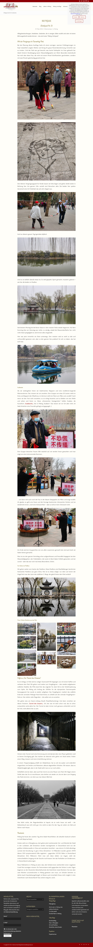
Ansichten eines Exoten (55, 927)
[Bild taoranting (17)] (67, 663)
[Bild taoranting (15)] (27, 656)
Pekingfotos (52, 904)
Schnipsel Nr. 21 (46, 25)
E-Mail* (5, 922)
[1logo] (11, 6)
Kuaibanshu (29, 403)
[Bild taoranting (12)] (67, 629)
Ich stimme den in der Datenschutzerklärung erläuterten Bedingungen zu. (12, 931)
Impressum (31, 944)
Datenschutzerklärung (12, 912)
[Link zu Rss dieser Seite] (88, 1)
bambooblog (52, 920)
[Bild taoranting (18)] (27, 670)
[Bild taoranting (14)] (67, 646)
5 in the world (53, 911)
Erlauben (76, 17)
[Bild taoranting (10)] (47, 637)
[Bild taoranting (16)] (47, 658)
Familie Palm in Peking (55, 913)
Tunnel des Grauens (36, 703)
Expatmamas (53, 934)
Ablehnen (83, 17)
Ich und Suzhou (53, 925)
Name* (5, 916)
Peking (56, 29)
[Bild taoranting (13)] (27, 643)
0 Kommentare (48, 29)
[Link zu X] (79, 1)
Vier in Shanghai (53, 923)
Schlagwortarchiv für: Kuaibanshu (10, 13)
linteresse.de (52, 899)
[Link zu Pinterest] (86, 1)
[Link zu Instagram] (84, 1)
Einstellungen (79, 21)
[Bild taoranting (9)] (27, 629)
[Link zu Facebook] (82, 1)
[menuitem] (35, 6)
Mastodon (74, 926)
